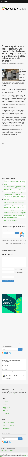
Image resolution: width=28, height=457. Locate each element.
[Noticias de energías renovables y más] (14, 9)
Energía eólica (5, 402)
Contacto (6, 450)
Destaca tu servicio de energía (9, 426)
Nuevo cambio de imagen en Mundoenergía (10, 367)
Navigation (6, 1)
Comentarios (16, 357)
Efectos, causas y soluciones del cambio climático (11, 360)
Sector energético (6, 411)
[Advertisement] (14, 26)
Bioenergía (22, 63)
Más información (12, 393)
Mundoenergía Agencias (7, 63)
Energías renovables (7, 405)
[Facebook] (21, 235)
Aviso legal (11, 450)
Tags (22, 357)
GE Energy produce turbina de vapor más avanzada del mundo (13, 371)
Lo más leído (4, 357)
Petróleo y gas (5, 414)
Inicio (2, 450)
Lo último (11, 357)
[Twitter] (23, 232)
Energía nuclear (6, 413)
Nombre (18, 269)
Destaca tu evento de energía (8, 423)
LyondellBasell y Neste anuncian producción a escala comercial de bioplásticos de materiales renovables (14, 202)
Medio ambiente (6, 410)
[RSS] (21, 232)
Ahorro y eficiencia (6, 407)
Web (15, 276)
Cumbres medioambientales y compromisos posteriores (12, 364)
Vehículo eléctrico (6, 408)
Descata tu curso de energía (8, 425)
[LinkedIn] (23, 235)
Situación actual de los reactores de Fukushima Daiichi (16, 243)
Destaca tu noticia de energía (8, 422)
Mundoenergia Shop (7, 428)
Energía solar (5, 401)
